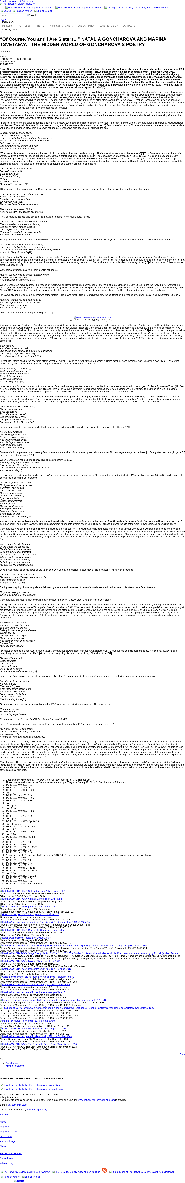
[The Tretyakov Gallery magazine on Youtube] (79, 7)
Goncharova (12, 1063)
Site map (4, 1114)
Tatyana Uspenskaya (37, 1109)
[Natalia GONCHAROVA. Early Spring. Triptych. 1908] (92, 317)
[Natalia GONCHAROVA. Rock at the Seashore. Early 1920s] (32, 930)
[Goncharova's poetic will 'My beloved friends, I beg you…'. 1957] (33, 1028)
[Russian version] (22, 11)
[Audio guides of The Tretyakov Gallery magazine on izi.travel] (137, 7)
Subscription (6, 1158)
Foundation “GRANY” (60, 26)
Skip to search (28, 1)
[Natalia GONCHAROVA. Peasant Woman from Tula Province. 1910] (35, 969)
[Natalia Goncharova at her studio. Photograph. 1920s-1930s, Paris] (35, 984)
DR (1, 32)
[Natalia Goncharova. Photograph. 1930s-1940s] (25, 938)
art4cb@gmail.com (17, 1105)
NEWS (40, 26)
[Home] (18, 4)
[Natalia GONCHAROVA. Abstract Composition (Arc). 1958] (31, 899)
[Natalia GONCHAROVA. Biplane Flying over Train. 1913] (30, 961)
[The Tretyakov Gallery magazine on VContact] (30, 7)
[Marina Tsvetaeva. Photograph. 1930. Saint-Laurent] (27, 906)
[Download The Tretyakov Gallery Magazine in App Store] (30, 1085)
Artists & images (8, 1141)
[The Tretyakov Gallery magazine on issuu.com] (104, 1172)
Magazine (7, 26)
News (3, 1146)
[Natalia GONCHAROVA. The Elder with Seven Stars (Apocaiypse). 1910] (38, 1044)
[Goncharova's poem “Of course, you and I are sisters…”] (29, 914)
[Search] (6, 11)
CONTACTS (129, 26)
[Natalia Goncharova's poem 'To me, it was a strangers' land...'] (32, 992)
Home (3, 1122)
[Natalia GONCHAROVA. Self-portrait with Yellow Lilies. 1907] (32, 891)
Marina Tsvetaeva (15, 1066)
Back (182, 1054)
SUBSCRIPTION (86, 26)
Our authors (6, 1136)
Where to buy (7, 1163)
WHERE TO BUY (109, 26)
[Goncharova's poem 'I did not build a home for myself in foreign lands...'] (37, 976)
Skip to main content (10, 1)
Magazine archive (9, 1131)
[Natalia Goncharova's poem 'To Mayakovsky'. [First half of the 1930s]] (36, 1036)
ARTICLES (25, 26)
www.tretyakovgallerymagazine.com (96, 1100)
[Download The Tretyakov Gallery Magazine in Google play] (32, 1089)
